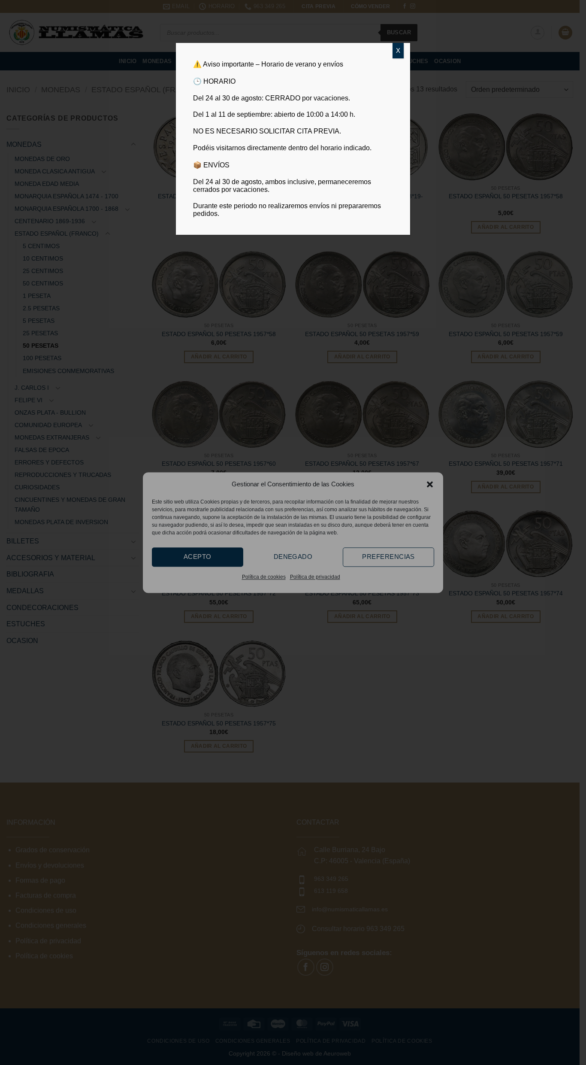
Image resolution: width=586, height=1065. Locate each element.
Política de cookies (264, 577)
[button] (430, 484)
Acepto (197, 556)
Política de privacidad (315, 577)
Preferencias (388, 556)
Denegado (293, 556)
